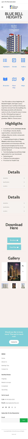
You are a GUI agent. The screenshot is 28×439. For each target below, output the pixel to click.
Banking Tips (5, 365)
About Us (4, 361)
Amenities (5, 178)
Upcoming (4, 389)
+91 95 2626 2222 (9, 399)
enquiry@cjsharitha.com (12, 403)
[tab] (14, 178)
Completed (5, 386)
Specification (6, 182)
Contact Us (14, 342)
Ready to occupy (6, 382)
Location (5, 186)
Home (3, 358)
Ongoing (4, 378)
